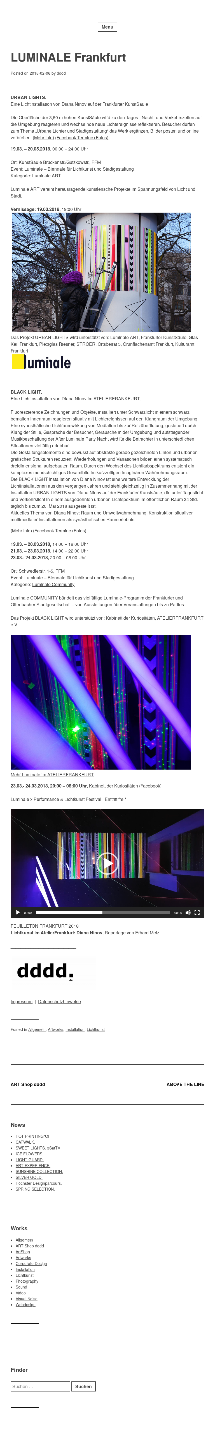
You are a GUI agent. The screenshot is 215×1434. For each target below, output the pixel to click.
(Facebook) (150, 785)
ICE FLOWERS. (29, 1153)
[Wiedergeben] (18, 912)
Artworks (55, 1029)
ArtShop (23, 1251)
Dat (41, 1001)
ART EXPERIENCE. (33, 1165)
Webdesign (26, 1304)
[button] (107, 863)
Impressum (21, 1001)
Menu (107, 26)
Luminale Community (53, 584)
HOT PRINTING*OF (33, 1136)
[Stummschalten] (188, 912)
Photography (27, 1281)
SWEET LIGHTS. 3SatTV (38, 1148)
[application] (107, 863)
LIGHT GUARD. (30, 1159)
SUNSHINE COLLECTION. (39, 1171)
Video (21, 1293)
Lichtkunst (96, 1029)
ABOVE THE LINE (185, 1084)
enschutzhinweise (63, 1001)
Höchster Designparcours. (39, 1183)
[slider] (103, 912)
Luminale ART (46, 175)
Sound (21, 1287)
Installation (75, 1029)
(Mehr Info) (21, 530)
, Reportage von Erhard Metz (85, 932)
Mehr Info (43, 137)
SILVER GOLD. (29, 1177)
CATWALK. (25, 1142)
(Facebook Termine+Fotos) (81, 137)
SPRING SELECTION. (35, 1189)
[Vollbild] (197, 912)
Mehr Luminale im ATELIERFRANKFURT (52, 774)
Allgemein (37, 1029)
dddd (61, 73)
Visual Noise (27, 1298)
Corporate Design (31, 1263)
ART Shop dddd (28, 1084)
